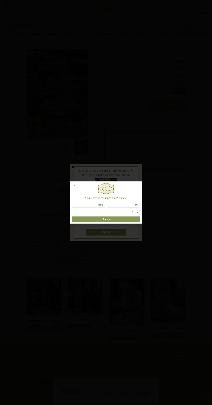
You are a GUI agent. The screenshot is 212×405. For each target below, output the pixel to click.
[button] (74, 185)
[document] (106, 202)
